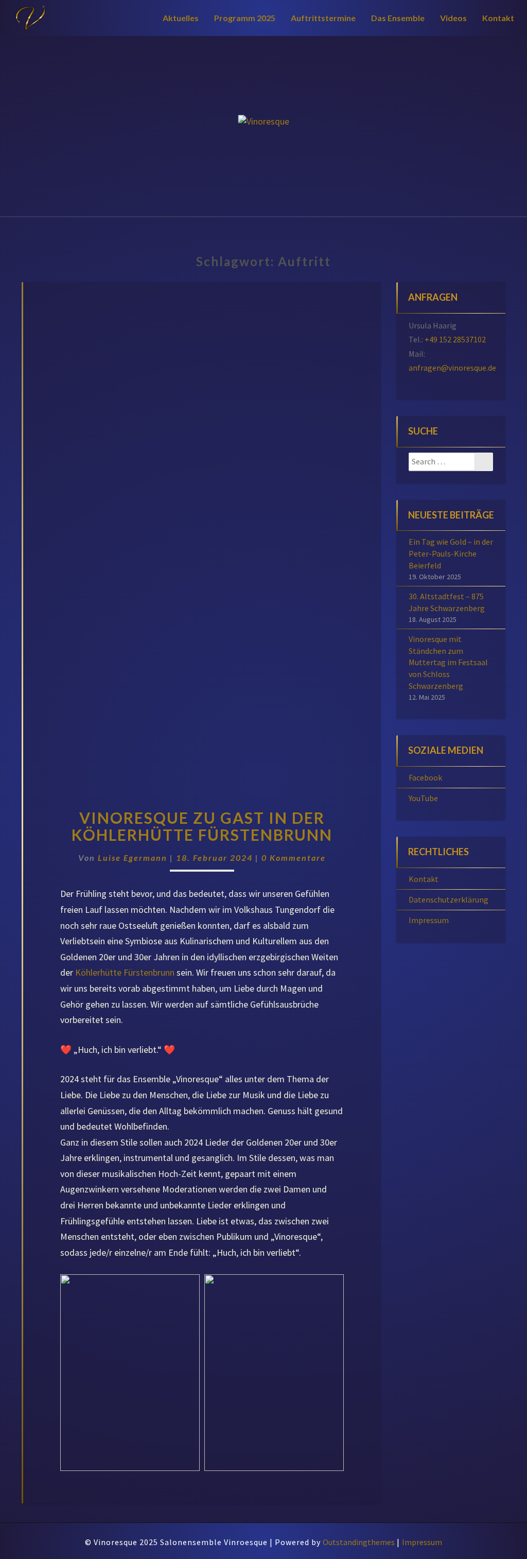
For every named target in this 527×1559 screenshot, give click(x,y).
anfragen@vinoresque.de (452, 367)
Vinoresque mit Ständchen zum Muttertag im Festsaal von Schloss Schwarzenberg (448, 662)
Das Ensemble (398, 18)
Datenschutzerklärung (448, 899)
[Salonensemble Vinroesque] (263, 126)
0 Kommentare (293, 857)
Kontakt (498, 18)
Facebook (425, 777)
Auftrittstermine (323, 18)
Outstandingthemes (359, 1542)
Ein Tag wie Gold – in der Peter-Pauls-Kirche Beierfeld (451, 553)
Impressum (429, 920)
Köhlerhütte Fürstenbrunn (124, 972)
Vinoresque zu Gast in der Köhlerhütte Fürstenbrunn (202, 826)
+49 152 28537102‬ (455, 339)
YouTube (423, 798)
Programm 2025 (244, 18)
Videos (453, 18)
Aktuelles (181, 18)
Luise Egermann (132, 857)
